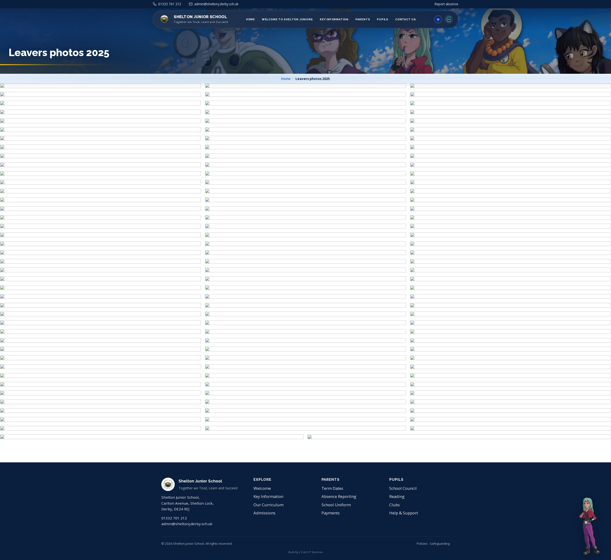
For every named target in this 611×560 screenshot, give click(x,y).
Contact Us (405, 19)
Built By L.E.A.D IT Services (305, 552)
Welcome (262, 488)
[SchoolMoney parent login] (449, 19)
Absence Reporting (338, 496)
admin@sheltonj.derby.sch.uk (186, 523)
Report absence (446, 4)
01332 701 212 (174, 518)
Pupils (382, 19)
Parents (362, 19)
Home (250, 19)
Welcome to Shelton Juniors (287, 19)
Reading (397, 496)
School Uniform (336, 504)
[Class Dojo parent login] (438, 19)
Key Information (334, 19)
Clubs (394, 504)
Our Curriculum (268, 504)
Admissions (264, 513)
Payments (330, 513)
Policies (422, 543)
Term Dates (332, 488)
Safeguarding (440, 543)
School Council (403, 488)
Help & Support (403, 513)
